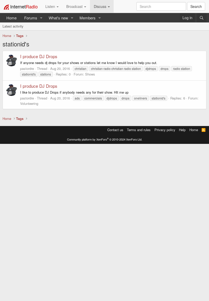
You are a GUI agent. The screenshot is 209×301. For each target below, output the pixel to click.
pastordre (27, 68)
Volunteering (29, 103)
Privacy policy (164, 129)
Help (182, 129)
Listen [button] (50, 6)
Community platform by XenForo (104, 139)
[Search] (201, 17)
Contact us (115, 129)
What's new (58, 17)
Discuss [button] (100, 6)
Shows (90, 74)
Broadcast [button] (75, 6)
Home (11, 17)
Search (196, 6)
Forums (30, 17)
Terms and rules (139, 129)
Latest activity (13, 26)
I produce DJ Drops (38, 56)
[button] (41, 17)
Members (88, 17)
